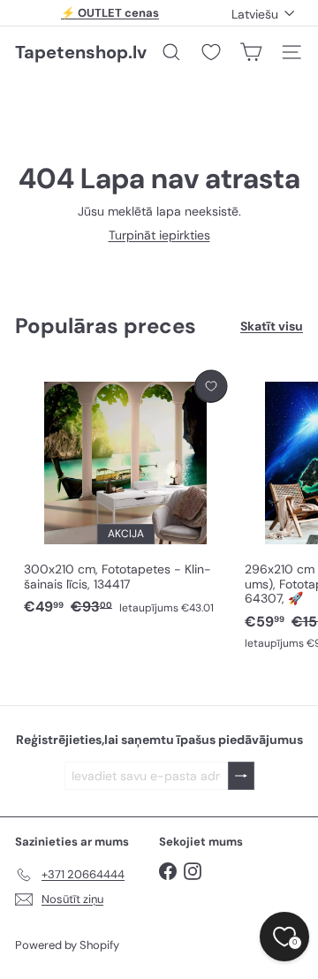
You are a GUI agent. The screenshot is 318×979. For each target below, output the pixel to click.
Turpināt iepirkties (159, 235)
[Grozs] (251, 52)
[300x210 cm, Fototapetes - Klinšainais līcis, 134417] (125, 493)
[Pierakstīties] (241, 776)
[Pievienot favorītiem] (210, 386)
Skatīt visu (271, 326)
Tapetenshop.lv (81, 52)
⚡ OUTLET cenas (110, 12)
